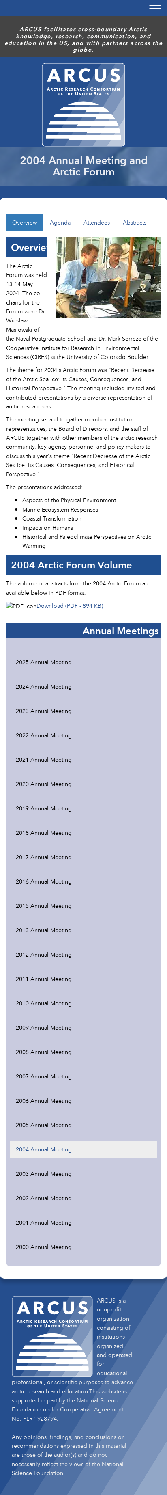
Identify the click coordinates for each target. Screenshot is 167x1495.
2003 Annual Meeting (44, 1173)
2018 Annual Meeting (44, 832)
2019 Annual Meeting (44, 808)
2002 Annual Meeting (44, 1198)
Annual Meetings (121, 630)
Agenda (60, 222)
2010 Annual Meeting (44, 1003)
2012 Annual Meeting (44, 954)
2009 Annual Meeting (44, 1027)
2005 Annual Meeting (44, 1125)
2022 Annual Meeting (44, 735)
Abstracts (134, 222)
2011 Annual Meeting (44, 978)
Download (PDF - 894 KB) (69, 605)
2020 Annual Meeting (44, 784)
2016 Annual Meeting (44, 881)
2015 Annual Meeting (44, 905)
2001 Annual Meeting (44, 1222)
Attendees (97, 222)
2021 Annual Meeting (44, 759)
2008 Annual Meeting (44, 1051)
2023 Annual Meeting (44, 710)
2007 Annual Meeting (44, 1076)
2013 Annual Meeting (44, 930)
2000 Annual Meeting (44, 1246)
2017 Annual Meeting (44, 857)
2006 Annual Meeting (44, 1100)
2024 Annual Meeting (44, 686)
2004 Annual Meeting (44, 1149)
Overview (24, 222)
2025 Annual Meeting (44, 662)
